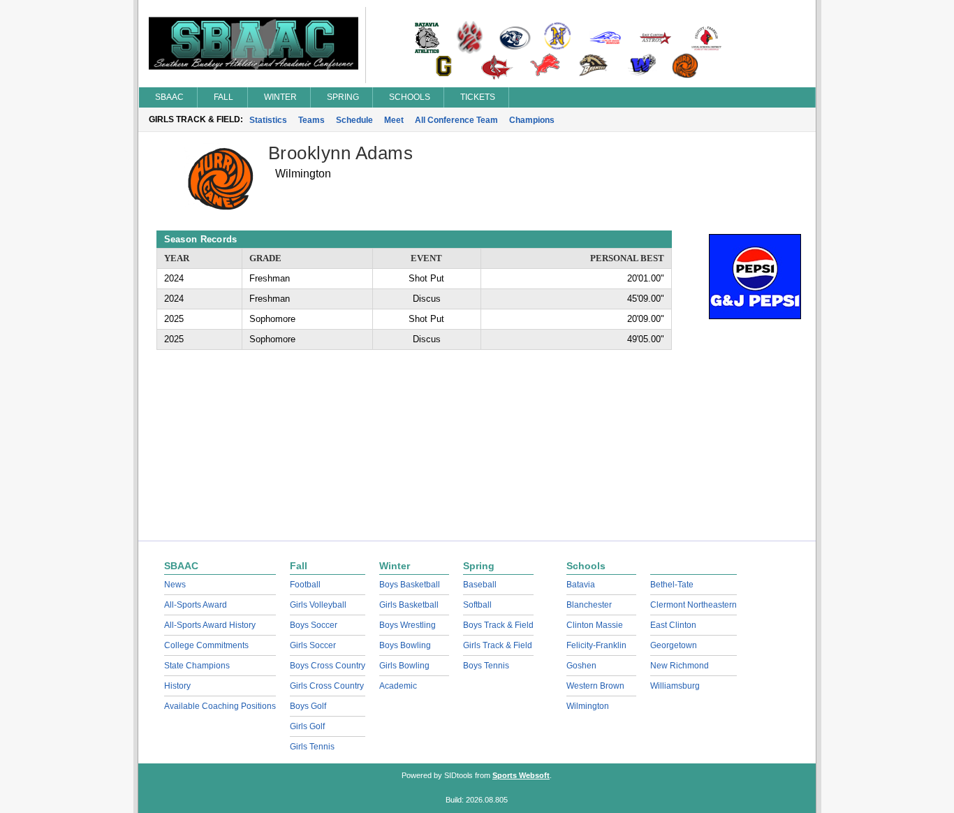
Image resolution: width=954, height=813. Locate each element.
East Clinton (673, 625)
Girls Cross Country (327, 686)
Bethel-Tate (672, 584)
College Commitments (206, 645)
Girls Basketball (409, 605)
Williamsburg (675, 686)
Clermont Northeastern (693, 605)
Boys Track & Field (498, 625)
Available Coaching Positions (220, 706)
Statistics (268, 120)
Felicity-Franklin (596, 645)
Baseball (480, 584)
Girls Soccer (313, 645)
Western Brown (595, 686)
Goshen (581, 666)
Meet (394, 120)
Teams (311, 120)
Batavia (580, 584)
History (177, 686)
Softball (477, 605)
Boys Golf (308, 706)
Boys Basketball (409, 584)
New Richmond (679, 666)
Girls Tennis (312, 747)
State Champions (197, 666)
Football (305, 584)
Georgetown (673, 645)
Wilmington (587, 706)
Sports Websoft (521, 775)
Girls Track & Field (497, 645)
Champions (532, 120)
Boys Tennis (486, 666)
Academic (398, 686)
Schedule (354, 120)
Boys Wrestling (407, 625)
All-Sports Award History (210, 625)
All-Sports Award (195, 605)
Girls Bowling (404, 666)
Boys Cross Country (327, 666)
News (175, 584)
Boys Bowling (405, 645)
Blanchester (589, 605)
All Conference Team (456, 120)
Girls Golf (307, 726)
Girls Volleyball (318, 605)
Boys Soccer (313, 625)
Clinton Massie (594, 625)
